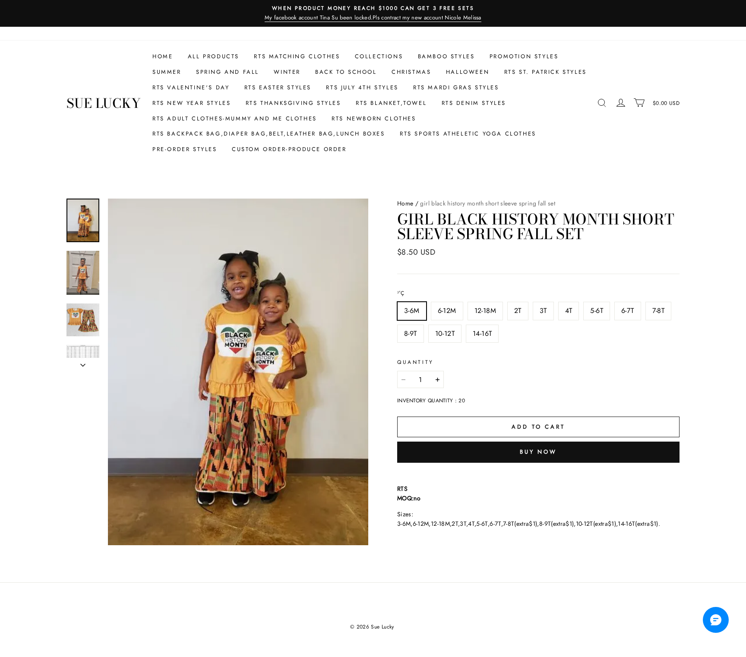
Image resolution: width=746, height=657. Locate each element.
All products (213, 56)
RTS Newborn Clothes (374, 118)
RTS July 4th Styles (362, 87)
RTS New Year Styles (191, 103)
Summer (166, 72)
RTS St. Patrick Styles (545, 72)
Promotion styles (524, 56)
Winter (287, 72)
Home (162, 56)
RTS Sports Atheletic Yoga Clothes (468, 134)
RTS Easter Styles (277, 87)
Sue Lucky (103, 103)
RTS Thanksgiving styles (293, 103)
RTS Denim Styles (474, 103)
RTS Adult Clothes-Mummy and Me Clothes (234, 118)
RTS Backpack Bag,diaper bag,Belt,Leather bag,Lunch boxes (268, 134)
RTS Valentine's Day (190, 87)
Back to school (345, 72)
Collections (379, 56)
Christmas (411, 72)
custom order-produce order (289, 149)
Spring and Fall (227, 72)
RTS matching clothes (297, 56)
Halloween (467, 72)
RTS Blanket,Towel (391, 103)
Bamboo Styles (446, 56)
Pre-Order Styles (184, 149)
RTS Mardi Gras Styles (456, 87)
